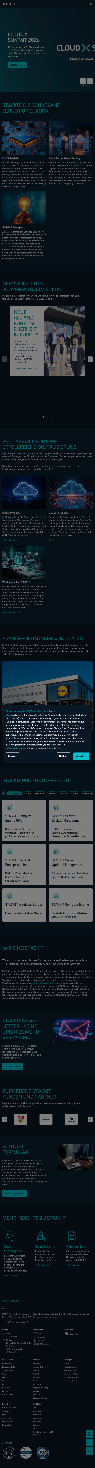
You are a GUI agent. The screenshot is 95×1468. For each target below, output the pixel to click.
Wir (7, 715)
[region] (47, 734)
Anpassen (12, 756)
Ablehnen (63, 756)
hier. (59, 748)
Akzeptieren (81, 756)
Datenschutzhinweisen (17, 748)
